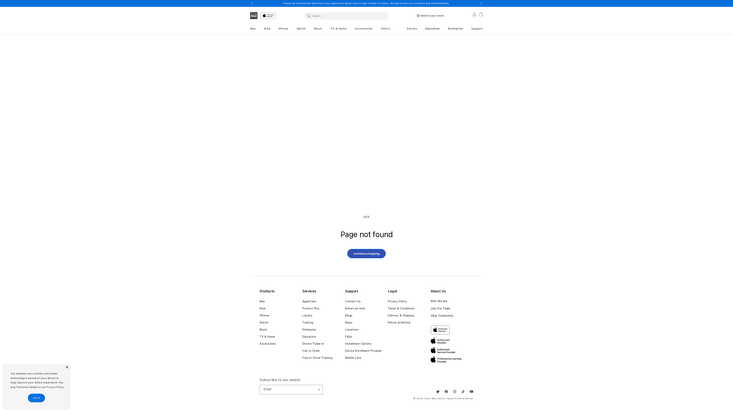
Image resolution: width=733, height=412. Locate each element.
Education (309, 336)
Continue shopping (366, 253)
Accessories (268, 343)
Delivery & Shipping (401, 315)
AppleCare (309, 301)
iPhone (264, 315)
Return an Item (355, 308)
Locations (351, 329)
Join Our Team (440, 308)
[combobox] (346, 15)
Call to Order (311, 350)
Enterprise (309, 329)
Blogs (349, 315)
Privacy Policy (397, 301)
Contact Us (353, 301)
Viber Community (442, 315)
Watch (264, 322)
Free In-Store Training (317, 357)
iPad (262, 308)
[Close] (67, 367)
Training (307, 322)
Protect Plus (310, 308)
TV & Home (267, 336)
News (348, 322)
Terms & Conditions (401, 308)
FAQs (348, 336)
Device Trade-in (313, 343)
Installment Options (358, 343)
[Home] (254, 15)
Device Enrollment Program (363, 350)
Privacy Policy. (55, 387)
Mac (262, 301)
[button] (253, 28)
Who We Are (439, 301)
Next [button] (481, 3)
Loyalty (307, 315)
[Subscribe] (318, 389)
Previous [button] (252, 3)
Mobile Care (353, 357)
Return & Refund (399, 322)
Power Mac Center (434, 398)
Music (263, 329)
